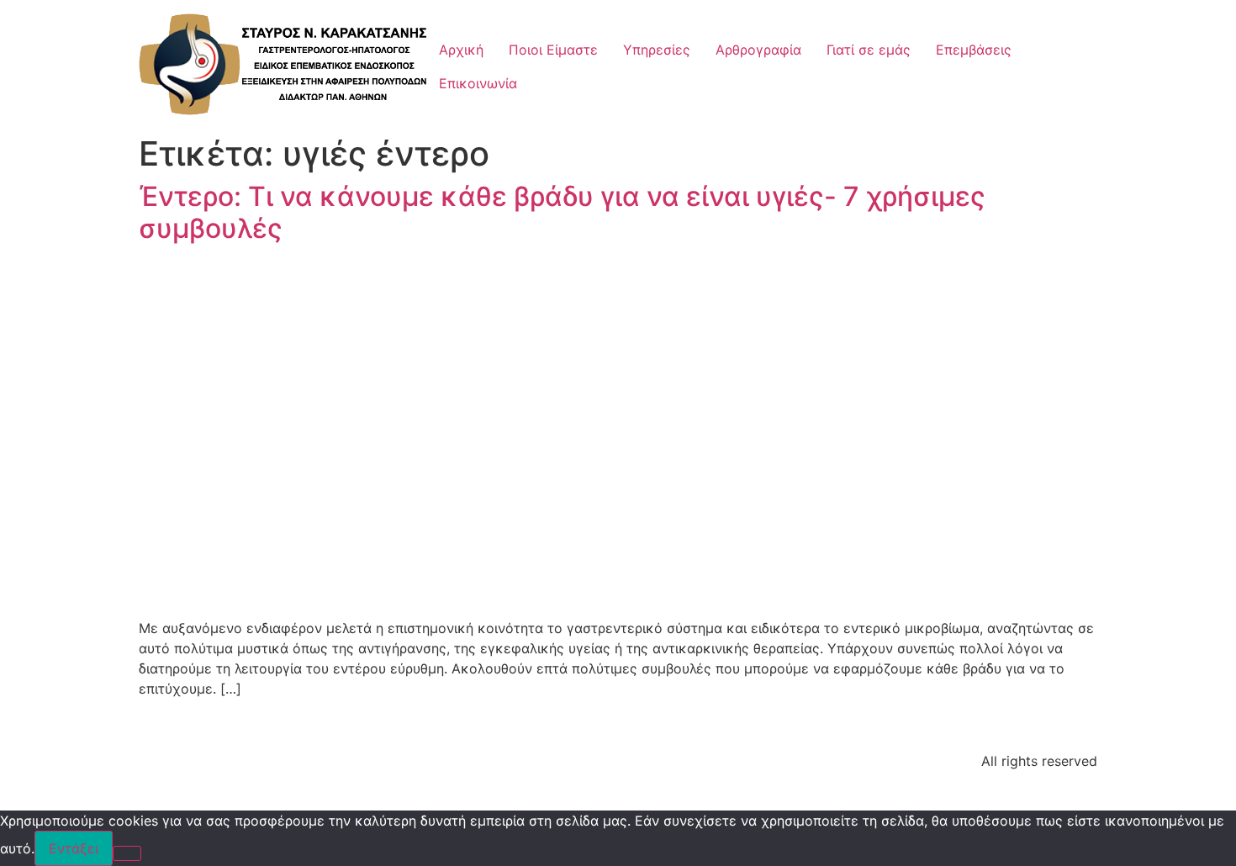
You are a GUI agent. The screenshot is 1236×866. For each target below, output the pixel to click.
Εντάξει (73, 848)
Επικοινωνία (478, 83)
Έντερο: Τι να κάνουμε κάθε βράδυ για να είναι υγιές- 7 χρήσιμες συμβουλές (562, 212)
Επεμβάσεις (974, 49)
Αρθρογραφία (758, 49)
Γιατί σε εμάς (869, 49)
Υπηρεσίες (656, 49)
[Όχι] (127, 853)
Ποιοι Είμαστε (553, 49)
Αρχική (461, 49)
